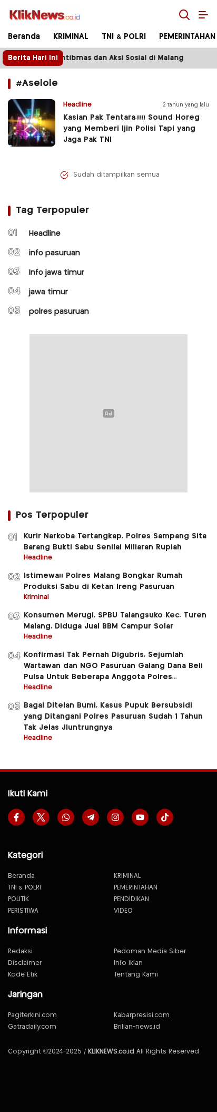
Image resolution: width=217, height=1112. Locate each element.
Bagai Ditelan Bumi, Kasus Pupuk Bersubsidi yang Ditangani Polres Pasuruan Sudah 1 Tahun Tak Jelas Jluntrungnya (113, 716)
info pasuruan (54, 253)
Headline (45, 233)
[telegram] (90, 817)
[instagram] (115, 817)
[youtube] (140, 817)
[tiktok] (164, 817)
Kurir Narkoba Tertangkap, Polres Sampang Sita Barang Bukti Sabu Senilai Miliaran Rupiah (115, 542)
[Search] (184, 14)
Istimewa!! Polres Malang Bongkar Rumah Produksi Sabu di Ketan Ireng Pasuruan (103, 581)
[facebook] (16, 817)
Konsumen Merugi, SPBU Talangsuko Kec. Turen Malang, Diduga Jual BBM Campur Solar (115, 621)
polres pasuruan (59, 311)
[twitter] (41, 817)
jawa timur (48, 292)
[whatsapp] (65, 817)
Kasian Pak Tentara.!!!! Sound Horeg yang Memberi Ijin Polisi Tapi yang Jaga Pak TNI (131, 128)
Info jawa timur (56, 272)
